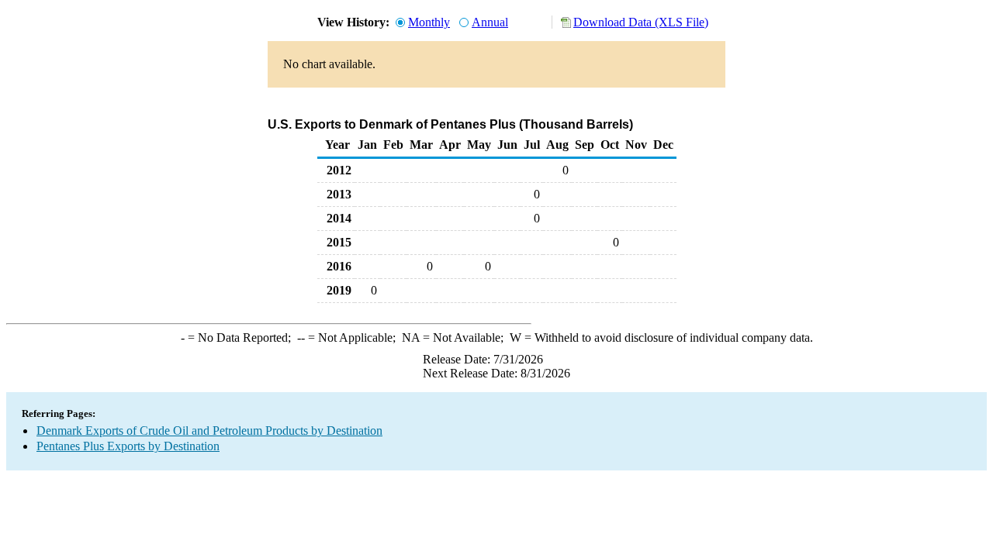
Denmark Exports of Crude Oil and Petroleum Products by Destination (209, 430)
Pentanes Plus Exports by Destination (128, 446)
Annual (490, 22)
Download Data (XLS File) (640, 22)
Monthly (429, 22)
